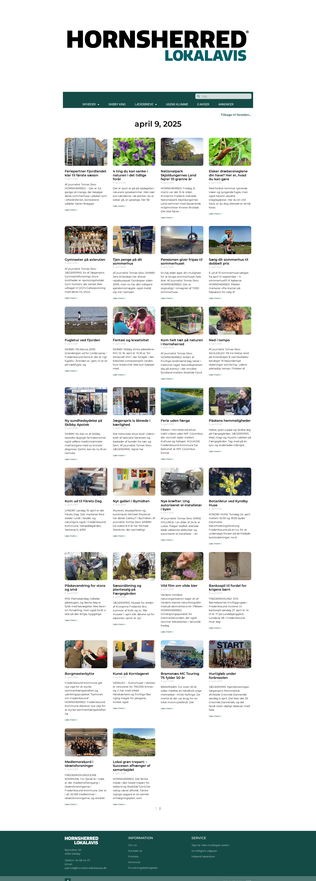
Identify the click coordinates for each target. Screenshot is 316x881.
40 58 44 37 (82, 860)
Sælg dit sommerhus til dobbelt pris (228, 262)
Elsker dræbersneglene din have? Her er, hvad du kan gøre (228, 175)
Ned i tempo (219, 340)
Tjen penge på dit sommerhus (127, 262)
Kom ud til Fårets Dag (83, 501)
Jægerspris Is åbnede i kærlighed (131, 423)
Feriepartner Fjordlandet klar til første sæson (85, 173)
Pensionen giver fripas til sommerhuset (181, 262)
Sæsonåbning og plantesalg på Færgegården (127, 590)
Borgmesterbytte (79, 674)
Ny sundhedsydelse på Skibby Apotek (83, 423)
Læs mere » (71, 209)
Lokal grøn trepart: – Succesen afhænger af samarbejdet (131, 766)
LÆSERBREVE (144, 104)
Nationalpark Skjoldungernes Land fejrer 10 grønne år (178, 175)
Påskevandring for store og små (85, 588)
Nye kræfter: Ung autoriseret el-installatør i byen (181, 505)
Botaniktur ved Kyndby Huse (228, 503)
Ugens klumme (177, 104)
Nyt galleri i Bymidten (131, 501)
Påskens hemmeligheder (230, 421)
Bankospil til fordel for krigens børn (228, 588)
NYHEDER (89, 104)
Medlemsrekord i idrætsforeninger (79, 764)
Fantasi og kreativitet (131, 340)
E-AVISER (203, 104)
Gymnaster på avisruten (85, 260)
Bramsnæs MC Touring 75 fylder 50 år (180, 676)
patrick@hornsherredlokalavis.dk (85, 868)
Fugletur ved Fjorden (82, 340)
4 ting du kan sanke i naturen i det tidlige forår (130, 175)
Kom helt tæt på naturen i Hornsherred (182, 342)
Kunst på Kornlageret (131, 674)
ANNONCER (226, 104)
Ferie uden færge (175, 421)
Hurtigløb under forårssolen (222, 676)
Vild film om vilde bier (179, 586)
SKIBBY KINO (117, 104)
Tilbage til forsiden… (236, 115)
